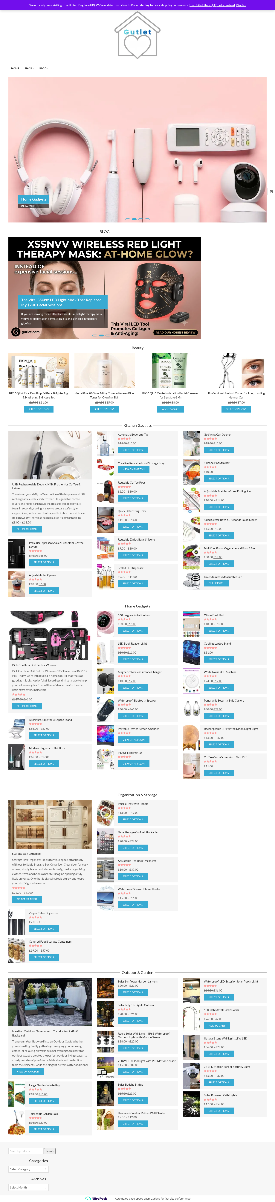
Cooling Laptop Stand (217, 670)
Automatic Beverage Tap (133, 461)
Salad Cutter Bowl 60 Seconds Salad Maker (230, 546)
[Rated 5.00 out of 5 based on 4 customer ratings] (59, 577)
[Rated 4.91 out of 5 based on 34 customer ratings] (234, 579)
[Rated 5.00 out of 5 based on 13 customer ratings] (234, 731)
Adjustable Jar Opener (42, 602)
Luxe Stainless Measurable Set (223, 603)
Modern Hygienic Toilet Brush (47, 775)
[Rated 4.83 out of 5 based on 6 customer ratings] (147, 542)
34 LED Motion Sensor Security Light (227, 1093)
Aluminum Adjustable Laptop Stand (50, 746)
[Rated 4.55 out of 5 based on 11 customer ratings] (59, 1145)
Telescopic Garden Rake (44, 1140)
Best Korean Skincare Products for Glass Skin (59, 333)
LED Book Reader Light (132, 670)
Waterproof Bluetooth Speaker (137, 727)
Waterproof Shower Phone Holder (139, 915)
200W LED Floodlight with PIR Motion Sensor (147, 1087)
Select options (39, 435)
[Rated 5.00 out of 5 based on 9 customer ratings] (234, 1069)
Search (50, 1178)
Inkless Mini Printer (130, 779)
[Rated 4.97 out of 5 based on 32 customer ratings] (147, 599)
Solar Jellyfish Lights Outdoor (136, 1031)
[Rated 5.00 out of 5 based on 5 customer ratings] (234, 1041)
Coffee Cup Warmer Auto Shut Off (225, 784)
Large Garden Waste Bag (44, 1112)
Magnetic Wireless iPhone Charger (140, 698)
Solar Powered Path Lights (220, 1122)
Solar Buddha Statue (130, 1111)
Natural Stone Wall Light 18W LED (225, 1065)
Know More (28, 205)
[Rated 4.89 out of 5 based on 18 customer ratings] (234, 703)
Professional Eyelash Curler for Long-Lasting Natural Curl (236, 422)
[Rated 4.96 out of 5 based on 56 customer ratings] (234, 646)
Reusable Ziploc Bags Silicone (136, 566)
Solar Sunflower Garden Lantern (138, 1008)
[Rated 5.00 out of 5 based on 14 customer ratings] (147, 891)
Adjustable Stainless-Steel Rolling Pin (227, 518)
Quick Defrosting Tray (132, 537)
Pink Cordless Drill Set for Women (34, 691)
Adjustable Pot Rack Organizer (137, 887)
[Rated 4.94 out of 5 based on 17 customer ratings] (147, 646)
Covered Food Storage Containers (50, 968)
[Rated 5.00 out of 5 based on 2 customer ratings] (234, 551)
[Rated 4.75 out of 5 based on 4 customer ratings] (234, 1012)
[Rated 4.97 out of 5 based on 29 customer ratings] (234, 1126)
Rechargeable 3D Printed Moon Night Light (231, 755)
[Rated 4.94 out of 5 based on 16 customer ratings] (147, 863)
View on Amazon (134, 496)
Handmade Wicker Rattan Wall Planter (142, 1139)
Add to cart (170, 435)
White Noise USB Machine (220, 698)
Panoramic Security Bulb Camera (224, 727)
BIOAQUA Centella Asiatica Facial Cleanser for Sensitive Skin (170, 422)
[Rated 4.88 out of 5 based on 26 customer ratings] (147, 570)
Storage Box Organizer (27, 880)
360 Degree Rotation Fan (134, 641)
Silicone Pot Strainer (217, 489)
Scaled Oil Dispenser (130, 594)
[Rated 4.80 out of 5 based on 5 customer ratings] (234, 760)
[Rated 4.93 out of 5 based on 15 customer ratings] (147, 513)
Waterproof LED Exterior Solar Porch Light (231, 1008)
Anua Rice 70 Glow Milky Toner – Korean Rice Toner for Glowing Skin (104, 422)
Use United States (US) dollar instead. (212, 5)
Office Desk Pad (214, 641)
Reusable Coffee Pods (132, 509)
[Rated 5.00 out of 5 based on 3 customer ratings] (59, 944)
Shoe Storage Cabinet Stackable (138, 858)
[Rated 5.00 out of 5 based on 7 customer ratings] (234, 465)
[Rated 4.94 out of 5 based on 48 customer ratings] (147, 674)
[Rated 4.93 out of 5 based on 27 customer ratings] (147, 783)
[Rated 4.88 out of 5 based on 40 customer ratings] (234, 674)
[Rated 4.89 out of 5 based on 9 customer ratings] (59, 779)
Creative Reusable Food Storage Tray (141, 490)
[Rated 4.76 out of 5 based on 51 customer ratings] (147, 465)
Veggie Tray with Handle (133, 830)
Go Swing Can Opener (217, 461)
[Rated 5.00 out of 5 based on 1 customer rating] (50, 721)
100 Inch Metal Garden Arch (221, 1036)
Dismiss (241, 5)
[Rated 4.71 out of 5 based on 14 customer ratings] (234, 494)
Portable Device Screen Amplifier (138, 755)
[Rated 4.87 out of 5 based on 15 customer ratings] (147, 835)
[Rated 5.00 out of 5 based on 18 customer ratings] (147, 703)
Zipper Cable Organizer (43, 939)
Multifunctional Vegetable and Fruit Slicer (230, 575)
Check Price (216, 609)
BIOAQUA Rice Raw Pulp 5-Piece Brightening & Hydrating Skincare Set (38, 422)
